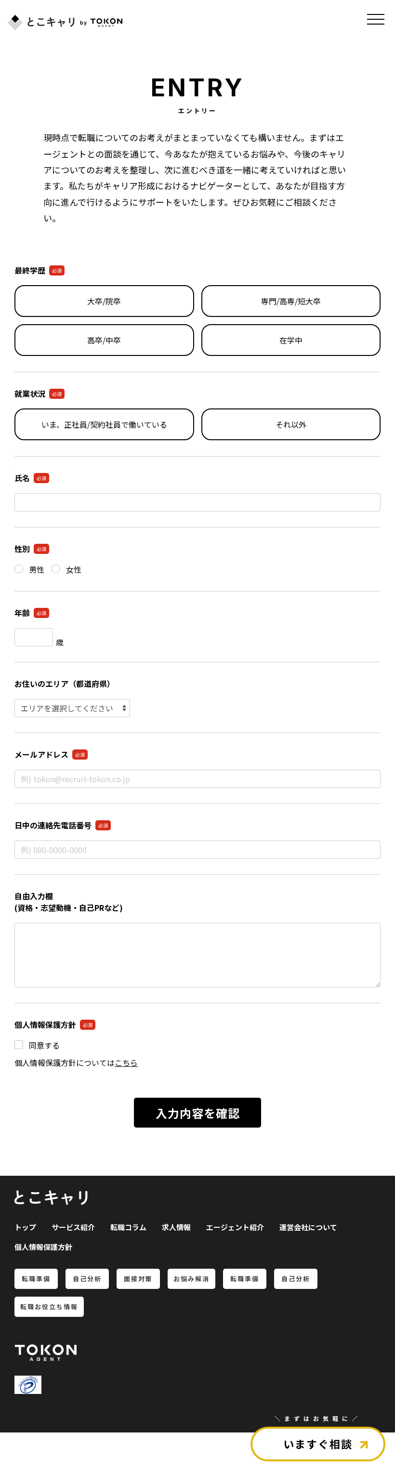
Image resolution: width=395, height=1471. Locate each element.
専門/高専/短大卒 (291, 301)
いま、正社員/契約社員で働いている (104, 424)
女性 (73, 569)
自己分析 (87, 1278)
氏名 (30, 478)
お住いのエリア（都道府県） (64, 683)
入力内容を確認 (198, 1112)
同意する (44, 1045)
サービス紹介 (73, 1227)
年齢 (30, 612)
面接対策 (138, 1278)
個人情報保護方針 (43, 1247)
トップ (25, 1227)
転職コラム (128, 1227)
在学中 (291, 340)
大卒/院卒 (104, 301)
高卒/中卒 (104, 340)
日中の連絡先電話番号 (61, 825)
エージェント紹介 (235, 1227)
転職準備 (36, 1278)
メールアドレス (49, 754)
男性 (36, 569)
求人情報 (176, 1227)
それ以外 (291, 424)
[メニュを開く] (375, 19)
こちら (126, 1063)
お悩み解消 (191, 1278)
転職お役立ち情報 (49, 1306)
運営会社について (308, 1227)
